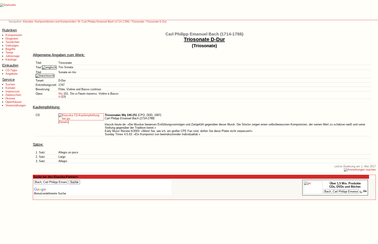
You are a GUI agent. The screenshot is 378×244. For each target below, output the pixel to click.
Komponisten (13, 35)
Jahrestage (12, 56)
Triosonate (137, 21)
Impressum (12, 91)
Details (63, 122)
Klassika (28, 21)
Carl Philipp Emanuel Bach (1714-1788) (106, 21)
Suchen (10, 84)
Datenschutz (13, 95)
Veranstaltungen (15, 105)
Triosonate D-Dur (156, 21)
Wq (60, 93)
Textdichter (12, 42)
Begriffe (10, 49)
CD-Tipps (11, 70)
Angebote (11, 73)
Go (365, 191)
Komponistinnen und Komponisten (55, 21)
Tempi (9, 52)
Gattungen (12, 45)
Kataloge (11, 59)
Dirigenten (11, 38)
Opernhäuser (13, 102)
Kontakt (10, 88)
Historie (10, 98)
